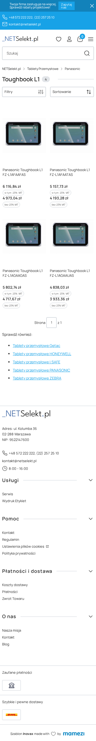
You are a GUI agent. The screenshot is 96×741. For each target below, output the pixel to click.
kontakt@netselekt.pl (25, 24)
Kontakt (8, 532)
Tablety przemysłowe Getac (36, 345)
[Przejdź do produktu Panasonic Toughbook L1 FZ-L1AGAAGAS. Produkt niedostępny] (24, 236)
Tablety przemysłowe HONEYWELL (42, 353)
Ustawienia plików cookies (23, 546)
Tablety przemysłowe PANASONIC (41, 370)
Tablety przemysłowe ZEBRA (37, 378)
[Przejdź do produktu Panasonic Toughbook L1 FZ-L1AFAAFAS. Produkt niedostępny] (24, 135)
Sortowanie (62, 91)
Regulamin (10, 539)
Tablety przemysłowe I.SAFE (36, 361)
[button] (87, 53)
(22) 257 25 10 (44, 17)
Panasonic (72, 68)
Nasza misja (11, 630)
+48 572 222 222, (21, 17)
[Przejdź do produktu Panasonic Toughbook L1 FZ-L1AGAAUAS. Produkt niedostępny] (71, 236)
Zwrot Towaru (13, 598)
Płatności (10, 591)
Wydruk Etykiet (14, 500)
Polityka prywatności (18, 553)
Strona (39, 322)
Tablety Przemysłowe (42, 68)
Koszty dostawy (15, 584)
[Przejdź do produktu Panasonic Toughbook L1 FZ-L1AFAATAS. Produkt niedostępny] (71, 135)
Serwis (7, 494)
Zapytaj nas (66, 5)
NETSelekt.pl (11, 68)
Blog (5, 644)
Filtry (9, 91)
